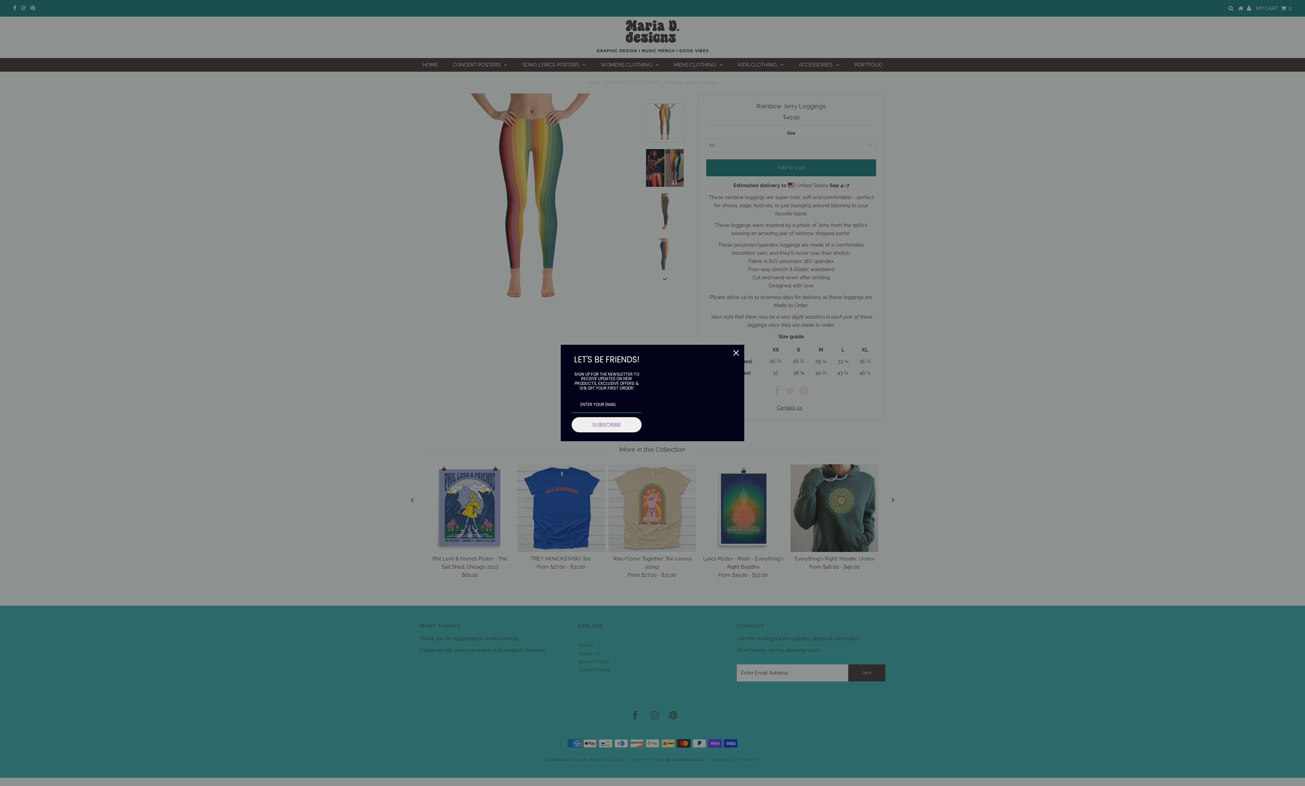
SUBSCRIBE (606, 425)
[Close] (736, 353)
